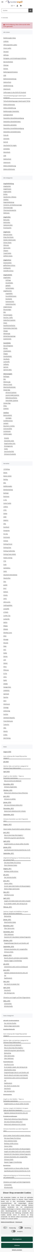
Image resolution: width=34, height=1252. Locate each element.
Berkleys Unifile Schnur (11, 871)
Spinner (5, 367)
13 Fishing (6, 469)
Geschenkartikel (9, 451)
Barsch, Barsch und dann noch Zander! (16, 958)
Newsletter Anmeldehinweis (12, 132)
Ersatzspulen (7, 228)
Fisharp (5, 540)
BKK (4, 483)
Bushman (6, 496)
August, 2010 (7, 955)
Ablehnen (17, 1245)
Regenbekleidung (8, 202)
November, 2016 (8, 784)
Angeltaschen (7, 291)
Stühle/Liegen (7, 434)
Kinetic (5, 595)
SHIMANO (6, 690)
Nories (5, 656)
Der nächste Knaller (10, 877)
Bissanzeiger (7, 309)
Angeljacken (7, 186)
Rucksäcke (9, 299)
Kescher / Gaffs (8, 317)
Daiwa (5, 513)
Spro (4, 700)
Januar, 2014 (7, 802)
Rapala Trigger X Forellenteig (13, 960)
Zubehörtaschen (11, 304)
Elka (4, 523)
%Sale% (6, 438)
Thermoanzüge (8, 207)
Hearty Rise (6, 578)
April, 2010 (6, 987)
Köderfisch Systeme (9, 320)
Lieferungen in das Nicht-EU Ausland (14, 92)
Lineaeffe (6, 609)
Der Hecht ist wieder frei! (11, 984)
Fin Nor (5, 534)
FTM (4, 561)
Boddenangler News (9, 38)
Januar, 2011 (7, 919)
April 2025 (6, 771)
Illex (4, 581)
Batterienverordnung (9, 79)
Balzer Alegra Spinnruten (11, 889)
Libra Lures (6, 602)
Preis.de (5, 135)
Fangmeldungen (8, 1062)
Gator (5, 571)
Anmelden (6, 149)
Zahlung (5, 55)
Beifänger (6, 376)
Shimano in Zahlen (10, 799)
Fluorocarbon (7, 262)
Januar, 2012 (7, 847)
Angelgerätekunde (9, 1029)
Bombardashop (8, 489)
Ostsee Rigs (7, 403)
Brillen (5, 194)
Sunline (5, 714)
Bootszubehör (7, 415)
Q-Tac (5, 673)
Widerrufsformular (9, 104)
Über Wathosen (9, 934)
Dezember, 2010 (8, 925)
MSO (4, 636)
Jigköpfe (8, 285)
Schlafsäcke (7, 431)
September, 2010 (8, 946)
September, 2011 (8, 853)
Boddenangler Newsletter (11, 111)
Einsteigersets (8, 446)
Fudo (4, 564)
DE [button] (12, 6)
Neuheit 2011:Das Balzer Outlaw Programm (17, 937)
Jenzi (4, 588)
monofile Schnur (8, 270)
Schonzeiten (8, 1003)
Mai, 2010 (6, 981)
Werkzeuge (6, 333)
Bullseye (6, 493)
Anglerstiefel (7, 191)
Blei (4, 312)
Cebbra (5, 506)
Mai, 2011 (6, 892)
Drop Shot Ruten (8, 237)
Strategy (5, 707)
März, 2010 (6, 1001)
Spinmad (6, 694)
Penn (5, 666)
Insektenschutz (8, 420)
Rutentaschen (10, 301)
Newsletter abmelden (10, 125)
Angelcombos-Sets (9, 443)
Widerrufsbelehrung (9, 108)
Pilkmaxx (6, 670)
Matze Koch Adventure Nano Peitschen (16, 793)
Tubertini (6, 724)
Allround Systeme (11, 392)
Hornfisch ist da (9, 895)
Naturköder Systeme (12, 400)
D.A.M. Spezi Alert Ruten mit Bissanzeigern (17, 886)
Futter (6, 449)
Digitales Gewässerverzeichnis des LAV (16, 973)
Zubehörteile (7, 339)
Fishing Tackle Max (9, 551)
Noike (5, 653)
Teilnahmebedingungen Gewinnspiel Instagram (14, 97)
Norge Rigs (6, 390)
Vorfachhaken (10, 288)
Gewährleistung (8, 85)
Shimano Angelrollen (10, 787)
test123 (5, 142)
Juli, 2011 (6, 874)
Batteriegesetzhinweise (10, 72)
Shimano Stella (8, 952)
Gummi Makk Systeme (12, 395)
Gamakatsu (6, 568)
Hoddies (5, 199)
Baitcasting (7, 916)
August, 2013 (7, 824)
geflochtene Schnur (9, 265)
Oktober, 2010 (7, 940)
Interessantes (7, 1094)
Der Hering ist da (9, 993)
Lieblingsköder (7, 605)
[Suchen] (30, 10)
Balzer (5, 472)
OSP (4, 660)
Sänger (5, 683)
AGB (4, 75)
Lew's (5, 598)
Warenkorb (6, 152)
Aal (5, 975)
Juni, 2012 (6, 832)
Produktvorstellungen (10, 1116)
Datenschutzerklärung (7, 1222)
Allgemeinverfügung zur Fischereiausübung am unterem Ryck (16, 859)
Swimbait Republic (9, 717)
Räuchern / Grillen (9, 426)
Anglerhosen (7, 189)
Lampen (5, 423)
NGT (4, 649)
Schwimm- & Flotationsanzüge (12, 205)
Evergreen (6, 530)
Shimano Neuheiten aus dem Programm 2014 (15, 820)
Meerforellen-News (10, 922)
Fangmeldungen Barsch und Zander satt (16, 943)
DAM (4, 517)
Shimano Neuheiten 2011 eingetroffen (15, 949)
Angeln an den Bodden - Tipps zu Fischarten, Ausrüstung (13, 777)
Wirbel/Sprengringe (9, 336)
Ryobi (5, 680)
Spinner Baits (7, 369)
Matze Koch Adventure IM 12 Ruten (15, 811)
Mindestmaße (8, 1006)
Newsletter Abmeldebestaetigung (13, 118)
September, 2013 (8, 814)
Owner (5, 663)
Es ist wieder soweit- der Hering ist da (15, 903)
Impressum (6, 89)
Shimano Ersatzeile (10, 454)
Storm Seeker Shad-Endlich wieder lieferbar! (16, 829)
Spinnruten (6, 248)
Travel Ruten (7, 253)
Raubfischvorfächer (9, 325)
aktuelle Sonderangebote (11, 1020)
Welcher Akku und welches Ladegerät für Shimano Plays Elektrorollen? (15, 767)
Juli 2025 (6, 761)
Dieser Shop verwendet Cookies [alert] (17, 1192)
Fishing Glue (7, 547)
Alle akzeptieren (17, 1239)
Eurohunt (6, 527)
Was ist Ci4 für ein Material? (12, 781)
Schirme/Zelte (7, 428)
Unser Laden (7, 48)
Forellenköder (7, 356)
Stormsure (6, 704)
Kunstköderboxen (11, 296)
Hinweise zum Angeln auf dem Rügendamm (16, 997)
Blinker (5, 348)
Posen (5, 323)
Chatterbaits (7, 351)
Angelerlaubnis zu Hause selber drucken (16, 844)
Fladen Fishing (7, 557)
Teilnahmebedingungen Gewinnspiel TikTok (16, 101)
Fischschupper (7, 315)
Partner (5, 68)
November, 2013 (8, 808)
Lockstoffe (6, 361)
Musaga (5, 639)
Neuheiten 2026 (9, 441)
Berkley (5, 479)
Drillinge (8, 280)
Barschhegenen (8, 345)
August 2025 (7, 751)
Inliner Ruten (7, 242)
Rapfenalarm (8, 978)
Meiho (5, 622)
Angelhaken (7, 277)
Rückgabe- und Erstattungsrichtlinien (14, 58)
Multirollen (6, 222)
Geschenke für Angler (10, 145)
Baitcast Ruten (7, 234)
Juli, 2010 (6, 964)
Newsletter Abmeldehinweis (12, 121)
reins (5, 677)
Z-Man (5, 734)
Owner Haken (8, 883)
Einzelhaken (9, 283)
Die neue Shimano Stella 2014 (13, 805)
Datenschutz (7, 82)
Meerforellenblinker (9, 387)
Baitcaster (6, 220)
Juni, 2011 (6, 881)
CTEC (5, 510)
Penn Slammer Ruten (10, 865)
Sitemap (5, 65)
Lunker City (6, 615)
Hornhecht (7, 990)
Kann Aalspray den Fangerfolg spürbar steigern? (15, 757)
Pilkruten (6, 245)
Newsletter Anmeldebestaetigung (13, 128)
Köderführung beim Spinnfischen (14, 838)
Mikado (5, 629)
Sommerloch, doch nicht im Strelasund (16, 966)
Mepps (5, 626)
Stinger (5, 331)
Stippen (5, 250)
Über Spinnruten (9, 928)
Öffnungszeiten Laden (10, 45)
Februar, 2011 (7, 907)
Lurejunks (6, 619)
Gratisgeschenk (8, 115)
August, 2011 (7, 868)
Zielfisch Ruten (7, 256)
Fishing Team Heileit (9, 554)
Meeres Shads (7, 384)
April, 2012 (6, 841)
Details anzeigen (17, 1250)
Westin (5, 731)
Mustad (5, 643)
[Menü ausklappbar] (2, 1)
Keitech (5, 592)
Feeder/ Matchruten (9, 240)
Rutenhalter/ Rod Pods (10, 328)
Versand (5, 51)
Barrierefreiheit (8, 62)
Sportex (5, 697)
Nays (4, 646)
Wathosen (6, 213)
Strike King (6, 711)
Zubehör (6, 408)
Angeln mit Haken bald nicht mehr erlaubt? (17, 901)
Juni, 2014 (6, 796)
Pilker (5, 406)
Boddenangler (7, 486)
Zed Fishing (6, 738)
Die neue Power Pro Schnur (12, 862)
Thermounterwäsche (9, 210)
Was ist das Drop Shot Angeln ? (13, 835)
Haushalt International (10, 574)
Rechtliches (6, 1165)
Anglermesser (7, 307)
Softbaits (6, 364)
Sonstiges (8, 418)
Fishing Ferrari (7, 544)
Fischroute (6, 537)
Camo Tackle (7, 503)
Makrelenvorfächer (11, 398)
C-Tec (5, 500)
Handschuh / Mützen (9, 197)
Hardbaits (6, 359)
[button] (17, 6)
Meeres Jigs (6, 382)
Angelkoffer (9, 293)
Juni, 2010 (6, 970)
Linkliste (5, 41)
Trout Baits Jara (8, 721)
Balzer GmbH (7, 476)
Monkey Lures (7, 632)
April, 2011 (6, 898)
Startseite (6, 138)
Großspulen (7, 268)
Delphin (5, 520)
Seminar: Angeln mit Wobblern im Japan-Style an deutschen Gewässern (15, 912)
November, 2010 (8, 932)
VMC (4, 728)
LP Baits (5, 612)
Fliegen (5, 353)
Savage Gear (7, 687)
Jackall (5, 585)
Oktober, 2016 (7, 790)
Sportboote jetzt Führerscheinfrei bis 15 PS (17, 850)
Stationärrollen (8, 225)
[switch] (5, 1228)
